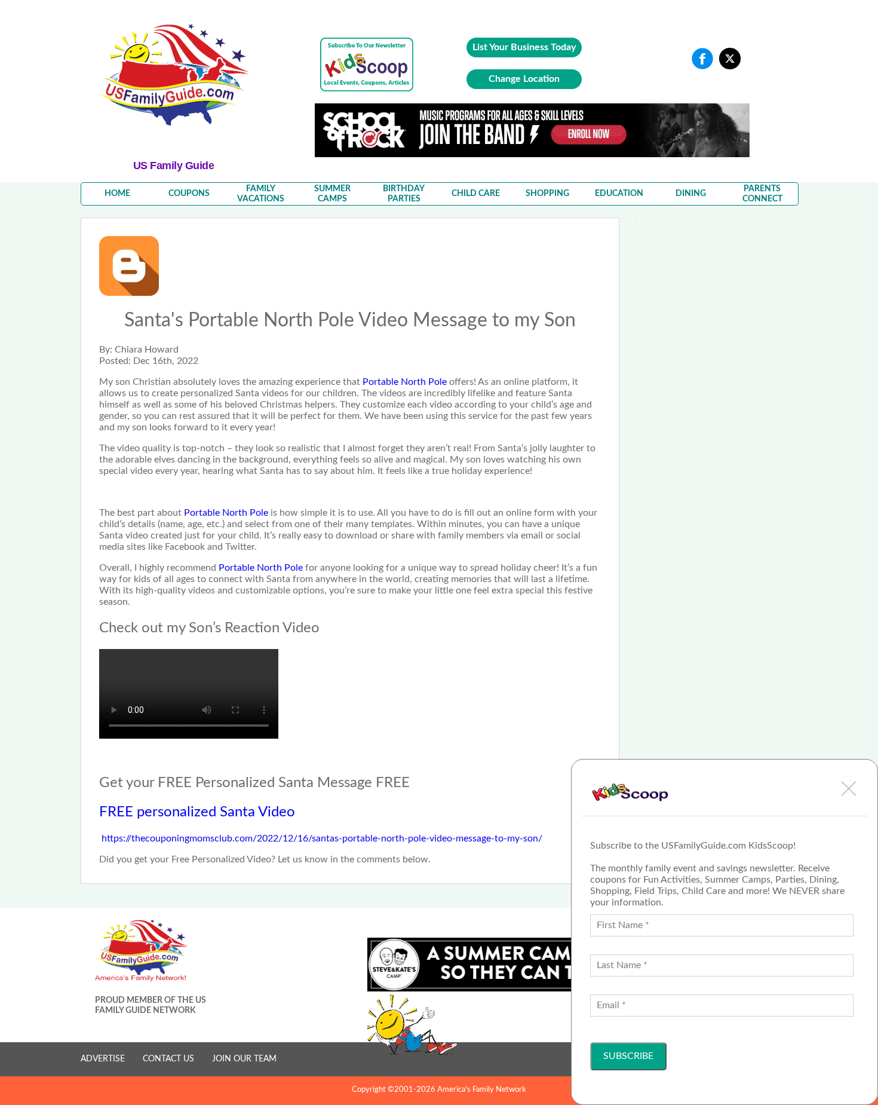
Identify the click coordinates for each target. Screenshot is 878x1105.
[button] (848, 788)
